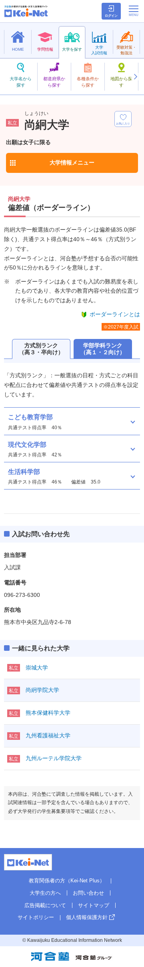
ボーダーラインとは (115, 314)
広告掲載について (45, 905)
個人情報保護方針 (87, 917)
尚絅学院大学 (42, 690)
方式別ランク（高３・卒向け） (41, 348)
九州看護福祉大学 (48, 735)
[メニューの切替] (133, 11)
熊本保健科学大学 (48, 712)
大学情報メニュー (72, 162)
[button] (135, 76)
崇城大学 (37, 667)
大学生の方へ (45, 893)
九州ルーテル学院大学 (54, 758)
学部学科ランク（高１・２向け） (102, 348)
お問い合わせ (88, 893)
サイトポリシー (36, 917)
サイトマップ (93, 905)
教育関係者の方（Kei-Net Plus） (67, 881)
